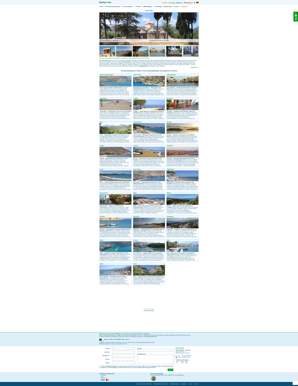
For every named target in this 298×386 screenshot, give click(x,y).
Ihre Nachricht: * (142, 354)
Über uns (190, 384)
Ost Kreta (115, 40)
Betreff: (139, 348)
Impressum (183, 384)
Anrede (108, 348)
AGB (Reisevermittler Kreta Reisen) (144, 384)
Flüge (138, 6)
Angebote (184, 6)
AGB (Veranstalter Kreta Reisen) (161, 384)
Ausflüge (159, 6)
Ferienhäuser (129, 6)
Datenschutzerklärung (111, 366)
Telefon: (107, 359)
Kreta (109, 40)
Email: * (108, 363)
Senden (170, 369)
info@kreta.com (186, 357)
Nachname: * (106, 355)
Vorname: (107, 352)
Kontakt (196, 384)
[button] (104, 6)
